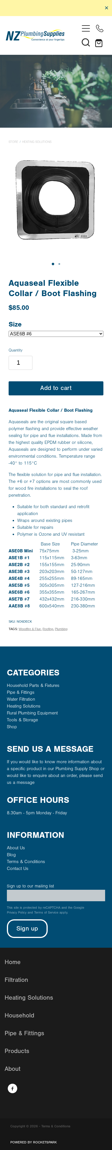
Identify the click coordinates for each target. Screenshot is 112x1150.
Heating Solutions (36, 142)
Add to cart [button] (56, 388)
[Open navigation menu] (86, 28)
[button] (86, 42)
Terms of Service (46, 912)
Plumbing (61, 629)
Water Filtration (21, 699)
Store (13, 142)
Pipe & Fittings (20, 692)
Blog (11, 854)
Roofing (48, 629)
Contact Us (17, 868)
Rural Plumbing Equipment (32, 713)
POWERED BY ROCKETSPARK (33, 1142)
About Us (16, 847)
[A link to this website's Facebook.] (12, 1088)
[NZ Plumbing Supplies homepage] (42, 35)
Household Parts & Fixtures (33, 685)
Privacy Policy (16, 912)
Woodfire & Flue (30, 629)
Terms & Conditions (26, 861)
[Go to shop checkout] (100, 42)
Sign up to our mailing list (30, 886)
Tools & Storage (22, 719)
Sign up (27, 928)
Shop (12, 726)
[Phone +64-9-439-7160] (100, 28)
